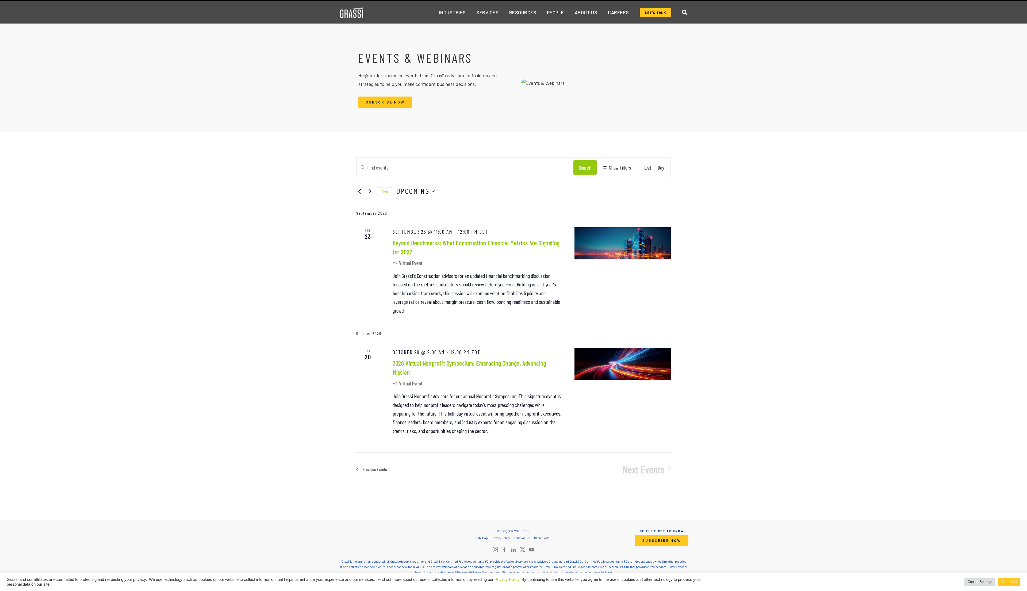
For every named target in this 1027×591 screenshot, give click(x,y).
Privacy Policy (507, 579)
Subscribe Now (385, 102)
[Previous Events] (359, 191)
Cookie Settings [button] (980, 582)
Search (585, 167)
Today (384, 191)
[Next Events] (370, 191)
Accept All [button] (1009, 582)
